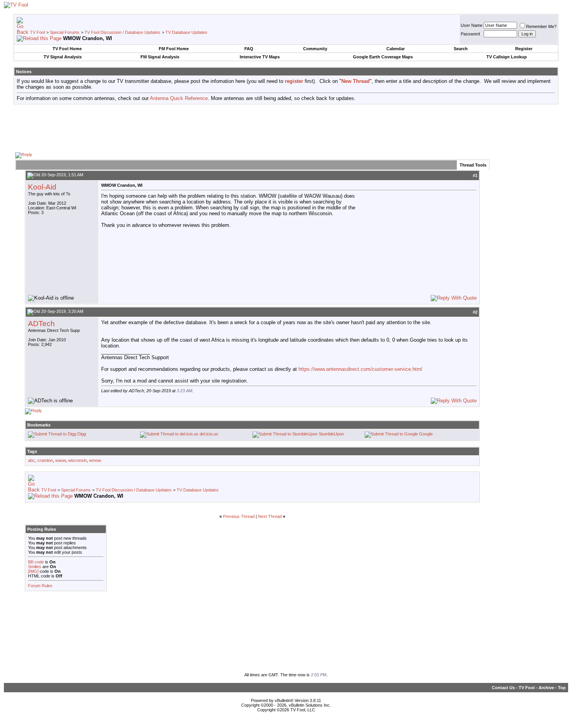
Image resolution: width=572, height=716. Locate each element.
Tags (32, 451)
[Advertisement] (286, 127)
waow (60, 460)
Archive (546, 687)
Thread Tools (473, 165)
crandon (45, 460)
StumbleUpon (331, 434)
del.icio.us (209, 434)
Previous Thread (238, 516)
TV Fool (37, 32)
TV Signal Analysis (63, 56)
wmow (95, 460)
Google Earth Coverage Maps (383, 56)
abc (31, 460)
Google (426, 434)
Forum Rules (40, 585)
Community (315, 48)
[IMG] (33, 571)
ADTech (41, 323)
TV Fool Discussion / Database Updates (122, 32)
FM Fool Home (174, 48)
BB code (36, 562)
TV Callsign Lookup (506, 56)
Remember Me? (541, 26)
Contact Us (503, 687)
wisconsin (77, 460)
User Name (472, 25)
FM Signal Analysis (159, 56)
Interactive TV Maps (260, 56)
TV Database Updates (186, 32)
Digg (81, 434)
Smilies (34, 566)
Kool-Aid (42, 187)
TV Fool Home (67, 48)
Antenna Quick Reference (179, 98)
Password (470, 34)
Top (562, 687)
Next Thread (270, 516)
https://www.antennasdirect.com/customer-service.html (360, 369)
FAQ (248, 48)
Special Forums (64, 32)
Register (523, 48)
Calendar (395, 48)
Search (461, 48)
